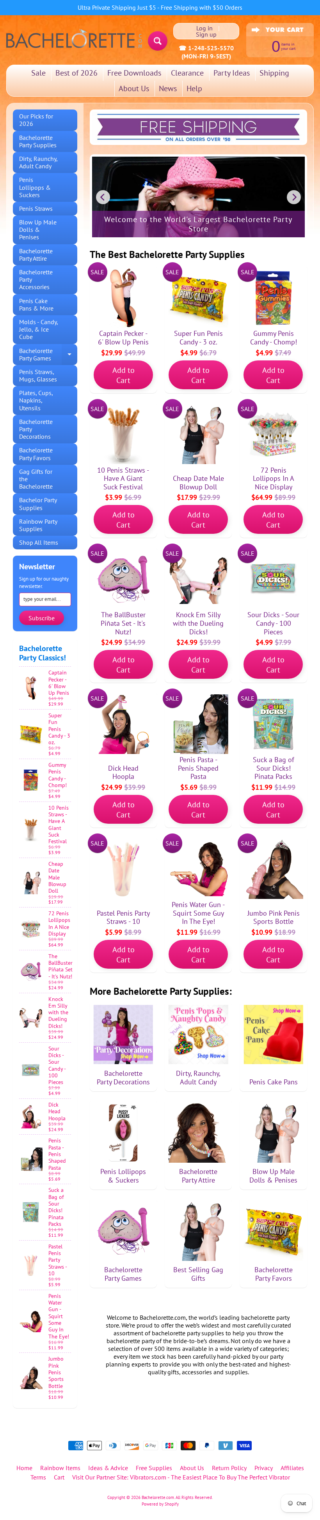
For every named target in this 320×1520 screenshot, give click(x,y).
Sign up (206, 34)
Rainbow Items (60, 1468)
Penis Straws (36, 208)
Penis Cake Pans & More (36, 304)
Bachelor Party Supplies (38, 503)
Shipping (274, 73)
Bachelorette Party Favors (36, 453)
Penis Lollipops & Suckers (35, 187)
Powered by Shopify (160, 1504)
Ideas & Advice (108, 1468)
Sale (38, 73)
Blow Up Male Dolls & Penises (38, 229)
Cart (59, 1477)
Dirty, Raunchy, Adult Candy (38, 162)
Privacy (263, 1468)
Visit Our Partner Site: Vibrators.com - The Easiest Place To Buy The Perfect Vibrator (181, 1477)
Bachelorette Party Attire (36, 254)
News (168, 88)
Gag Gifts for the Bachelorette (36, 479)
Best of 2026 (76, 73)
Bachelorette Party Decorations (36, 429)
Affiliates (292, 1468)
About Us (134, 88)
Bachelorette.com (158, 1497)
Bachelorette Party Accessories (36, 279)
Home (24, 1468)
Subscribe (41, 618)
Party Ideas (231, 73)
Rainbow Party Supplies (38, 525)
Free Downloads (134, 73)
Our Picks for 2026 (36, 119)
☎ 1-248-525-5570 (206, 48)
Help (194, 88)
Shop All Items (38, 542)
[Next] (294, 197)
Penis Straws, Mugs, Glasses (38, 375)
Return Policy (229, 1468)
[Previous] (103, 197)
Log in (204, 28)
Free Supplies (154, 1468)
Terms (38, 1477)
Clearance (187, 73)
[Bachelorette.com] (74, 38)
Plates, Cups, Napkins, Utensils (36, 400)
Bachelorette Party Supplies (38, 141)
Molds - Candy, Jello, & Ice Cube (38, 329)
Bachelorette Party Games (48, 355)
